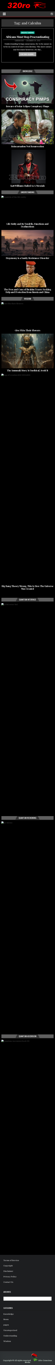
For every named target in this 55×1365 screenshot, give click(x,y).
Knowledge (8, 1314)
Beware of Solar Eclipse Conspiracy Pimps (27, 106)
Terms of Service (11, 1260)
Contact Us (8, 1282)
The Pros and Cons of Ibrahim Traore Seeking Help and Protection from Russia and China (27, 291)
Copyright (8, 1266)
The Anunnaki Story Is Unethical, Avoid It (27, 370)
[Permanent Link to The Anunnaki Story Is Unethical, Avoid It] (27, 351)
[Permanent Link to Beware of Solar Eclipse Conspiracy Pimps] (27, 89)
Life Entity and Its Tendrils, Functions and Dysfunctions (27, 225)
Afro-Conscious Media (38, 1361)
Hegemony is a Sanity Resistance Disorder (27, 258)
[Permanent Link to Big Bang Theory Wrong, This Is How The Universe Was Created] (27, 479)
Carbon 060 (19, 40)
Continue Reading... (27, 54)
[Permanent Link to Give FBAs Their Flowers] (27, 315)
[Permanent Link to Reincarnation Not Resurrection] (27, 127)
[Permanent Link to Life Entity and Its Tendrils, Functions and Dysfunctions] (27, 209)
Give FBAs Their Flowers (27, 330)
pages (6, 1325)
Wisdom (7, 1341)
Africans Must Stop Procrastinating (27, 37)
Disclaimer (8, 1271)
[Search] (51, 14)
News (6, 1319)
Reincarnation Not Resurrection (27, 146)
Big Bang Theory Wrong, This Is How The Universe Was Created (27, 587)
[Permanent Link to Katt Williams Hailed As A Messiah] (27, 167)
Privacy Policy (9, 1277)
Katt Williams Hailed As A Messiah (27, 185)
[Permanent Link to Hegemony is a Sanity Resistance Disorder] (27, 243)
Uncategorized (10, 1330)
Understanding (27, 32)
